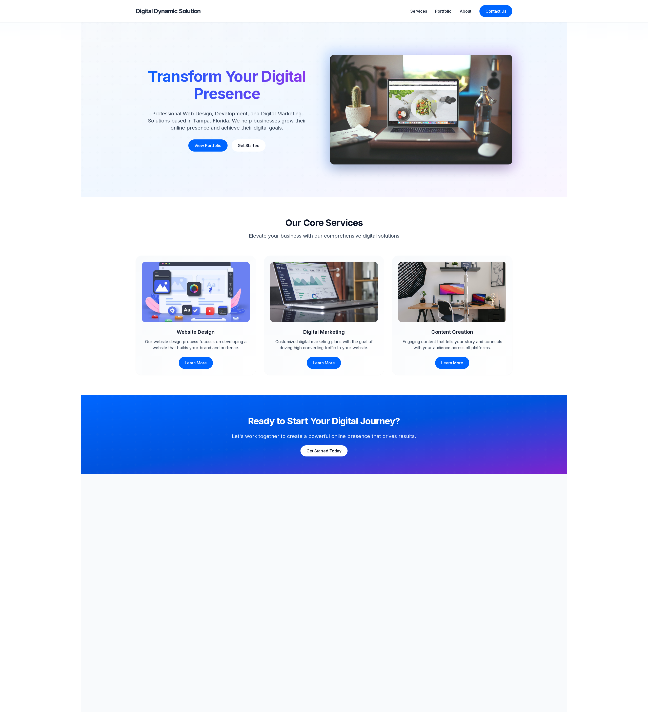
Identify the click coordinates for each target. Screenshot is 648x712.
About (465, 11)
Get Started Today (324, 450)
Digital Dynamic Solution (168, 11)
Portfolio (443, 11)
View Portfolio (207, 145)
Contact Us (495, 11)
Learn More (196, 362)
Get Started (248, 145)
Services (418, 11)
